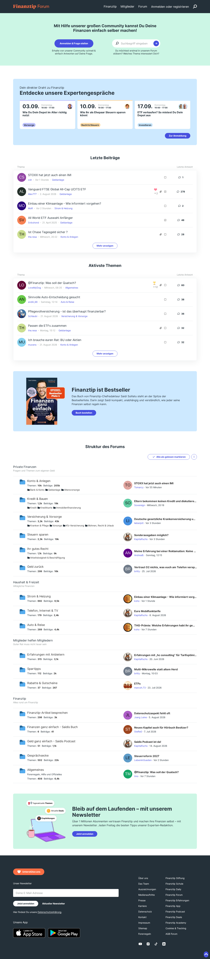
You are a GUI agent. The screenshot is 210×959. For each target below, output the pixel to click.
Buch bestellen (84, 412)
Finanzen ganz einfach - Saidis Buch (52, 727)
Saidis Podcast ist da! (147, 741)
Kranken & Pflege (39, 525)
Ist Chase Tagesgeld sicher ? (48, 232)
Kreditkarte (46, 507)
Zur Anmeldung (177, 135)
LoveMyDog (34, 287)
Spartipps (34, 668)
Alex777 (32, 194)
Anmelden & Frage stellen (74, 43)
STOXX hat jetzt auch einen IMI (49, 175)
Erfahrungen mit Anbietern (45, 654)
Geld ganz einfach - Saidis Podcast (51, 741)
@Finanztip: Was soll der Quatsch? (52, 283)
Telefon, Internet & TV (42, 610)
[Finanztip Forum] (31, 6)
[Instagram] (148, 944)
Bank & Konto (37, 489)
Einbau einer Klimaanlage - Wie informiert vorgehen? (64, 203)
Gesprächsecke (38, 755)
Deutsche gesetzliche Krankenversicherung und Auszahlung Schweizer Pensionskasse (165, 519)
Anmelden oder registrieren (170, 6)
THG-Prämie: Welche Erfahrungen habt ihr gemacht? (165, 625)
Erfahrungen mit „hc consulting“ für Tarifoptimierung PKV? (165, 655)
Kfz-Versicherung (75, 525)
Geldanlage (58, 179)
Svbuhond (33, 222)
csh (30, 179)
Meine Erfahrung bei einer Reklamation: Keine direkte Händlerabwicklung (165, 551)
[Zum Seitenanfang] (206, 954)
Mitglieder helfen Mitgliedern (33, 640)
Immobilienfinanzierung (68, 507)
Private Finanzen (24, 467)
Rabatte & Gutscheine (42, 683)
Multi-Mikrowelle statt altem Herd (156, 669)
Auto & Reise (67, 301)
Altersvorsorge (72, 489)
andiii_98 (33, 301)
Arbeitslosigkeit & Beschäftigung (47, 557)
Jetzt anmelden (84, 833)
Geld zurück (35, 566)
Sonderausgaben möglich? (151, 535)
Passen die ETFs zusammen (47, 325)
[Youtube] (140, 944)
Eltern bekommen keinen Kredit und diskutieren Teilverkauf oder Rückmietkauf (165, 501)
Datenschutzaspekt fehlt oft (152, 713)
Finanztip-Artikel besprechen (47, 712)
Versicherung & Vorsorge (74, 316)
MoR (30, 208)
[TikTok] (156, 944)
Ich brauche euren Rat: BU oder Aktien (54, 340)
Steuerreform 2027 (146, 756)
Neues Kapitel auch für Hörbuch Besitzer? (161, 727)
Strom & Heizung (63, 208)
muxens (32, 344)
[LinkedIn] (164, 944)
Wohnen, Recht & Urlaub (101, 525)
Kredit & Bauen (37, 498)
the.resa (32, 236)
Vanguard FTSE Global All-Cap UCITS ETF (57, 189)
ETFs (137, 683)
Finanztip (19, 698)
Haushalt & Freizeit (26, 582)
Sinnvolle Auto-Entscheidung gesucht (54, 297)
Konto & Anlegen (69, 236)
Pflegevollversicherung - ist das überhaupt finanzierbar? (67, 311)
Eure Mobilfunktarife (147, 611)
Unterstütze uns (31, 871)
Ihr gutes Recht (38, 548)
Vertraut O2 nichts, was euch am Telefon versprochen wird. (165, 567)
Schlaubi (32, 316)
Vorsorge (57, 525)
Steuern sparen (37, 534)
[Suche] (195, 6)
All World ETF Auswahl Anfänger (50, 218)
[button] (194, 457)
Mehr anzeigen (105, 245)
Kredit (33, 507)
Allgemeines (71, 287)
